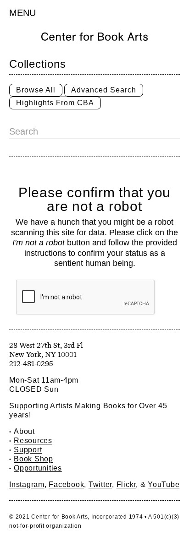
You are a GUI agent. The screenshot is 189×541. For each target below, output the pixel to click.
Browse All (36, 90)
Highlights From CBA (55, 103)
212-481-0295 (31, 363)
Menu (22, 13)
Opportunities (38, 468)
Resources (33, 440)
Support (28, 450)
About (24, 431)
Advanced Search (103, 90)
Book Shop (33, 459)
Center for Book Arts (59, 517)
